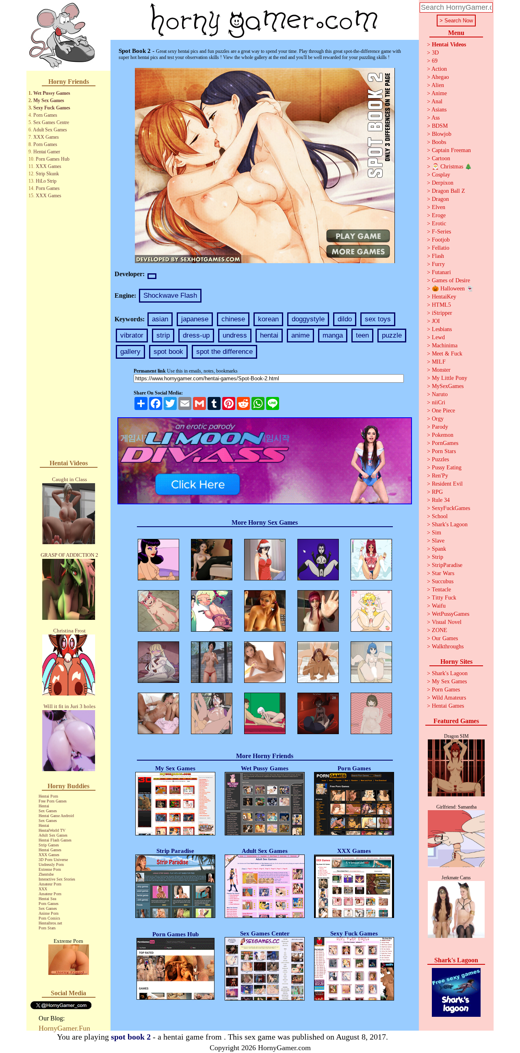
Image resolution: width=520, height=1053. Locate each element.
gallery (130, 351)
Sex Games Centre (51, 122)
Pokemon (442, 435)
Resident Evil (447, 484)
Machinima (444, 345)
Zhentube (46, 874)
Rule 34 (441, 500)
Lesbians (442, 329)
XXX (43, 889)
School (440, 516)
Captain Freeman (451, 150)
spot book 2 (131, 1036)
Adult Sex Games (50, 130)
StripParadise (447, 565)
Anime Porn (48, 913)
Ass (435, 118)
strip (163, 335)
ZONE (439, 630)
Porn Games (45, 115)
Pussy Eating (447, 467)
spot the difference (224, 351)
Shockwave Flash (170, 295)
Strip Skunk (47, 174)
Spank (439, 549)
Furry (438, 264)
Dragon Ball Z (448, 191)
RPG (437, 492)
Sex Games (48, 811)
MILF (439, 362)
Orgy (438, 419)
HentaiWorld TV (52, 830)
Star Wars (443, 573)
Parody (440, 427)
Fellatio (440, 248)
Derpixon (442, 183)
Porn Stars (47, 928)
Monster (441, 370)
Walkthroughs (448, 646)
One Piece (443, 411)
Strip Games (49, 845)
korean (268, 319)
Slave (438, 541)
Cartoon (441, 158)
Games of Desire (451, 280)
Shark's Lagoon (450, 524)
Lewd (438, 337)
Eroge (439, 215)
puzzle (392, 335)
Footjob (441, 240)
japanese (194, 319)
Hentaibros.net (50, 923)
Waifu (439, 606)
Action (439, 69)
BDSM (440, 126)
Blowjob (441, 134)
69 (435, 61)
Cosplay (441, 175)
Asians (438, 110)
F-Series (441, 232)
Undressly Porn (51, 864)
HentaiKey (444, 297)
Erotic (439, 223)
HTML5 (441, 305)
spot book (168, 351)
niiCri (438, 402)
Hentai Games (50, 850)
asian (160, 319)
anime (300, 335)
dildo (345, 319)
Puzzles (440, 459)
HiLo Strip (46, 181)
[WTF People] (68, 972)
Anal (436, 101)
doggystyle (308, 319)
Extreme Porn (50, 869)
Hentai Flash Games (55, 840)
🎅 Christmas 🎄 (452, 167)
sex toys (378, 319)
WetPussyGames (450, 614)
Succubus (442, 581)
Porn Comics (49, 918)
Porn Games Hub (52, 159)
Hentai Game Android (56, 815)
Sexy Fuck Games (51, 108)
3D (435, 53)
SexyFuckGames (451, 508)
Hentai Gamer (46, 152)
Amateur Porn (50, 884)
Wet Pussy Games (51, 93)
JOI (436, 321)
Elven (438, 207)
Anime (439, 93)
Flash (438, 256)
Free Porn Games (53, 801)
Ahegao (440, 77)
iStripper (442, 313)
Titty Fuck (444, 598)
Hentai (44, 806)
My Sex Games (48, 100)
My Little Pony (449, 378)
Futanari (441, 272)
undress (235, 335)
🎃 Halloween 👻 (452, 289)
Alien (437, 85)
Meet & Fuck (447, 354)
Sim (436, 533)
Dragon (440, 199)
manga (333, 335)
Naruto (440, 394)
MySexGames (448, 386)
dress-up (196, 335)
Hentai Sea (47, 898)
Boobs (439, 142)
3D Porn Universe (53, 859)
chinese (233, 319)
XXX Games (46, 137)
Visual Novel (447, 622)
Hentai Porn (48, 796)
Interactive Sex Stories (57, 879)
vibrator (131, 335)
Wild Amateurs (449, 698)
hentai (269, 335)
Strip (437, 557)
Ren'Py (440, 476)
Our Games (445, 638)
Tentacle (441, 589)
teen (362, 335)
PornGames (445, 443)
